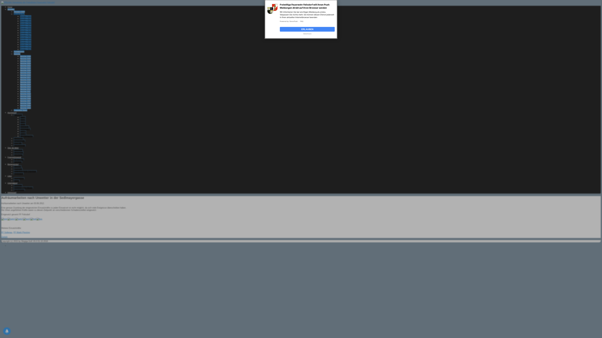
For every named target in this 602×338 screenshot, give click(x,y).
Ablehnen (307, 34)
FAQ (301, 21)
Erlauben (307, 29)
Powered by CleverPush (289, 21)
